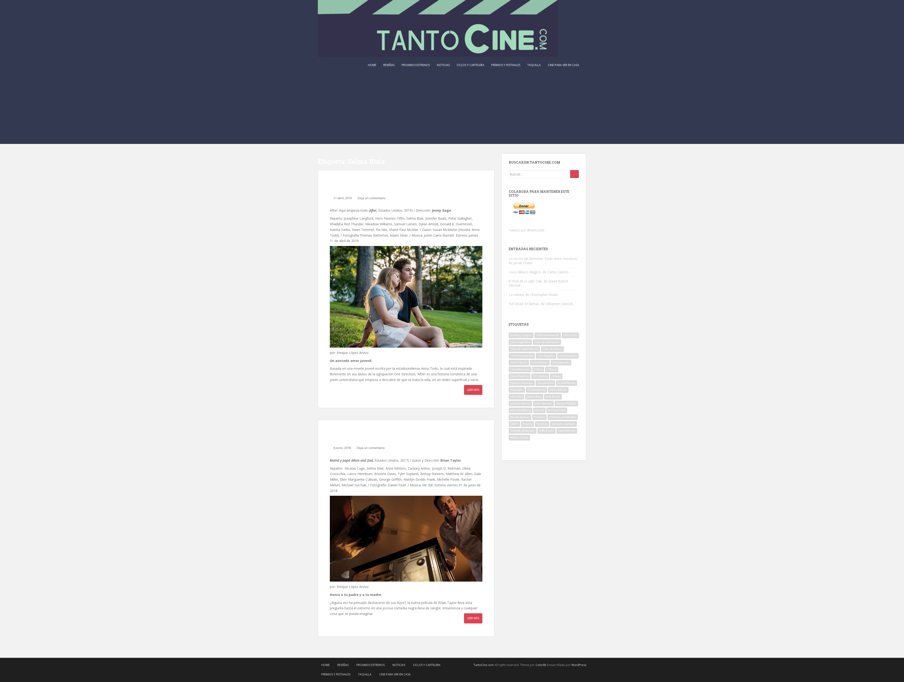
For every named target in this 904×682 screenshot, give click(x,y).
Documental (545, 383)
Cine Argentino (520, 342)
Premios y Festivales (562, 417)
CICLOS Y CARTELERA (470, 65)
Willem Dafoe (519, 438)
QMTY (514, 424)
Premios (539, 417)
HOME (372, 65)
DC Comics (540, 376)
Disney (556, 376)
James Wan (534, 397)
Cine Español (546, 356)
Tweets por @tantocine (527, 230)
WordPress (578, 665)
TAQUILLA (534, 65)
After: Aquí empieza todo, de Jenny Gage (395, 184)
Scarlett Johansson (522, 431)
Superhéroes (566, 431)
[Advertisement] (452, 109)
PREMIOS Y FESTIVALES (505, 65)
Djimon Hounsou (521, 383)
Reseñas (542, 424)
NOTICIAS (443, 65)
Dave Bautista (519, 376)
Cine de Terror (552, 349)
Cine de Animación (546, 342)
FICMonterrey (536, 390)
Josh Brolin (553, 397)
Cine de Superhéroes (524, 349)
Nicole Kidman (520, 417)
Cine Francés (518, 363)
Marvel (539, 410)
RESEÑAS (389, 65)
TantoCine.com (483, 665)
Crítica (538, 369)
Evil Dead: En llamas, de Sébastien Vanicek (541, 303)
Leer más (473, 390)
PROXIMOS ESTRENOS (416, 65)
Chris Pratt (570, 335)
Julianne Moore (520, 403)
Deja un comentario (372, 198)
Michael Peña (556, 410)
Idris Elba (516, 397)
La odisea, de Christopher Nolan (533, 294)
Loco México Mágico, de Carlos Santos (539, 272)
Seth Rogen (546, 431)
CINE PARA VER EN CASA (563, 65)
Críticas (552, 369)
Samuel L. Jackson (563, 424)
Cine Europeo (568, 356)
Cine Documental (521, 356)
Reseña (527, 424)
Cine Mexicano (520, 369)
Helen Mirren (558, 390)
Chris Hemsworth (547, 335)
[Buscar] (574, 174)
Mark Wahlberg (520, 410)
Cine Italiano (540, 363)
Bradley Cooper (521, 335)
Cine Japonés (561, 363)
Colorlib (541, 665)
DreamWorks (566, 383)
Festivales (516, 390)
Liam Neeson (543, 403)
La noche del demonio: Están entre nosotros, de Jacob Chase (543, 260)
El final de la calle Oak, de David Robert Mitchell (538, 283)
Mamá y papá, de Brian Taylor (378, 434)
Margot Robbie (566, 403)
